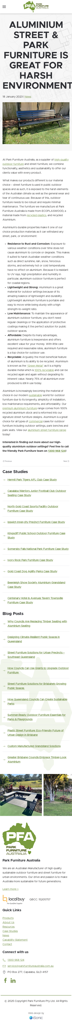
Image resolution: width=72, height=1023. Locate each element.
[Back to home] (36, 6)
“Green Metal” (35, 365)
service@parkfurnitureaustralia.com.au (31, 966)
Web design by (36, 1013)
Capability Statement (15, 940)
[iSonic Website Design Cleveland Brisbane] (36, 1017)
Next (65, 461)
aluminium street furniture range (47, 430)
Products (8, 918)
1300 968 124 (57, 451)
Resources (9, 926)
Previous (8, 461)
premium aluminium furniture (20, 408)
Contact (7, 944)
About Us (8, 922)
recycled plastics (36, 215)
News (28, 96)
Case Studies (10, 931)
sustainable (35, 395)
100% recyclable (44, 370)
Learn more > (11, 889)
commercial (36, 421)
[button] (4, 6)
